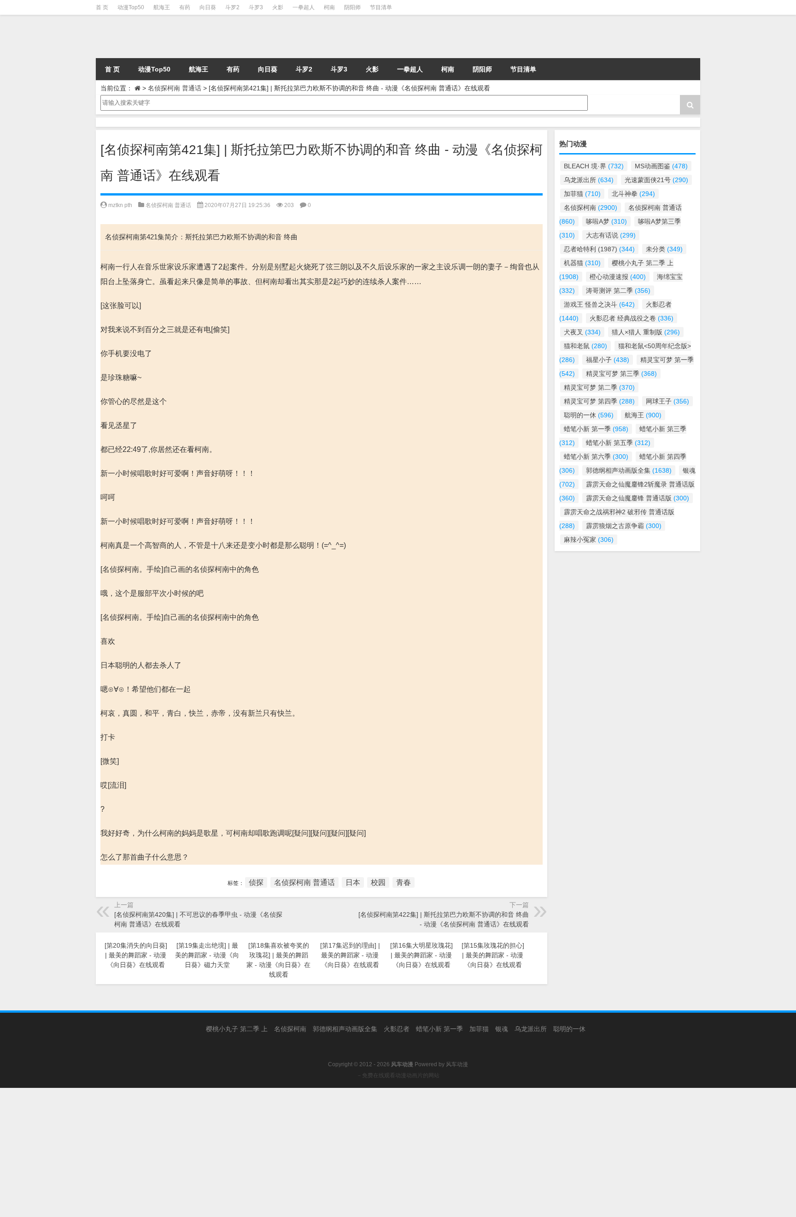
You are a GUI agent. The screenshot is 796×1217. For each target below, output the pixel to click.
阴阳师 (352, 7)
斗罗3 (256, 7)
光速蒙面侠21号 (656, 180)
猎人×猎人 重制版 (646, 332)
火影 (277, 7)
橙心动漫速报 (618, 276)
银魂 (501, 1029)
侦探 (256, 882)
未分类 (664, 249)
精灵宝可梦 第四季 (599, 401)
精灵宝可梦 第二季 (599, 387)
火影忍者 (397, 1029)
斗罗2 (232, 7)
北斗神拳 (633, 193)
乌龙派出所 (589, 180)
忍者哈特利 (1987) (599, 249)
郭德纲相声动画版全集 (629, 470)
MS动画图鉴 (661, 166)
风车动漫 (457, 1064)
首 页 (102, 7)
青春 (403, 882)
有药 (184, 7)
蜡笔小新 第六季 (596, 456)
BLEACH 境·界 (594, 166)
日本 (352, 882)
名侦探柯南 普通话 (174, 88)
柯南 (329, 7)
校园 (378, 882)
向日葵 (207, 7)
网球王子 (667, 401)
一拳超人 (304, 7)
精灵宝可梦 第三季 (621, 373)
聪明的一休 (589, 415)
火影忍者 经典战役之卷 (631, 318)
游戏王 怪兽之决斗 (599, 304)
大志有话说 (611, 235)
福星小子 (607, 359)
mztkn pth (120, 205)
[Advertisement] (276, 1152)
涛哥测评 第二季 (618, 290)
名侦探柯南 (590, 207)
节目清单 (381, 7)
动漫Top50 (130, 7)
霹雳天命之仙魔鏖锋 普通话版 (637, 498)
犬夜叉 (582, 332)
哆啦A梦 (606, 221)
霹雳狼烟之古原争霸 (623, 525)
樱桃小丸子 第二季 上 (237, 1029)
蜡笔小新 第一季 (596, 429)
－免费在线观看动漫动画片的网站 (398, 1075)
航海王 (161, 7)
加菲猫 (582, 193)
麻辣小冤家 (589, 539)
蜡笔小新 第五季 (618, 442)
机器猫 (582, 263)
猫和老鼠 (585, 346)
